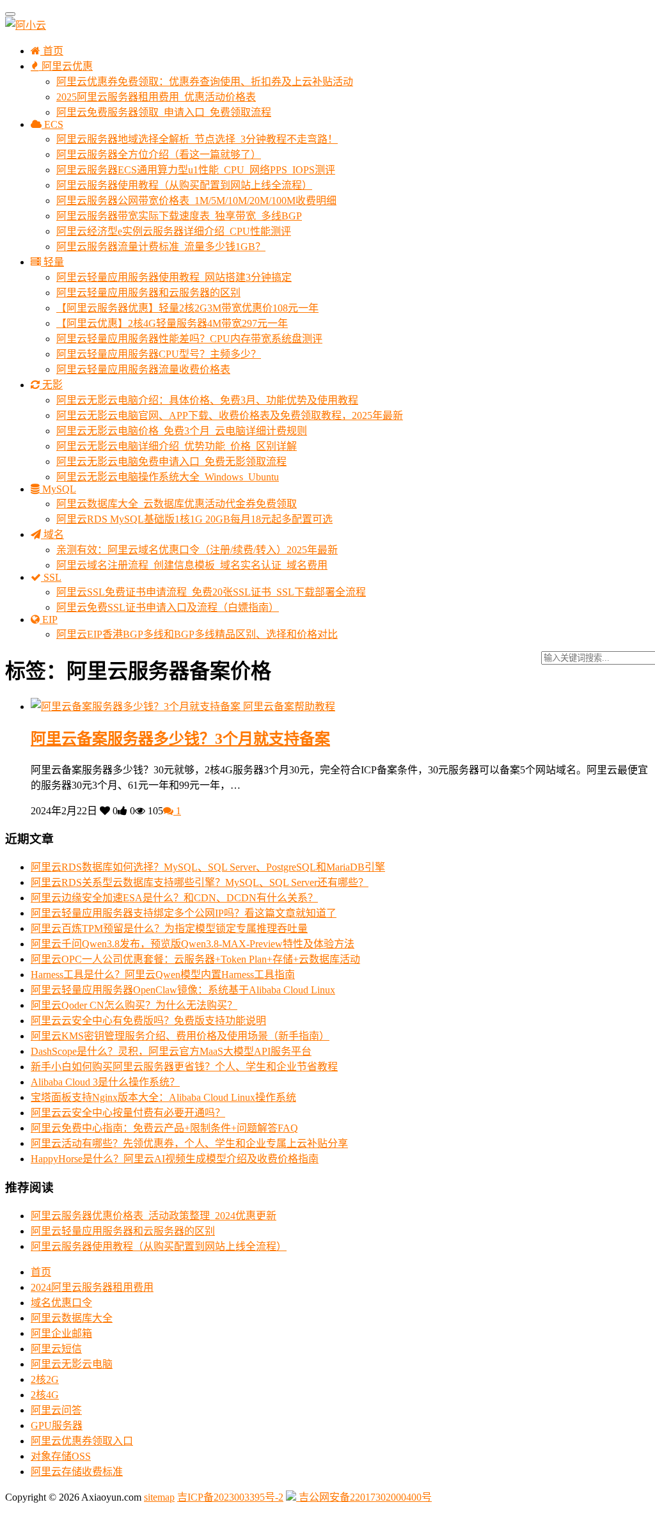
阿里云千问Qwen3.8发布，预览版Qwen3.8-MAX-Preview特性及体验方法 (192, 943)
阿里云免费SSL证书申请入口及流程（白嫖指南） (167, 607)
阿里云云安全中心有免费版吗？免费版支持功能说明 (148, 1020)
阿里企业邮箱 (61, 1333)
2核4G (45, 1394)
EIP (49, 619)
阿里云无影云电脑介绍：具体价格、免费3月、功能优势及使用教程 (207, 400)
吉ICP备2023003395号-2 (230, 1497)
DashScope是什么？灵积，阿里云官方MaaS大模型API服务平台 (171, 1051)
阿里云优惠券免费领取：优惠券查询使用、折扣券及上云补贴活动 (204, 81)
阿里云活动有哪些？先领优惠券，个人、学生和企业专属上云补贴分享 (189, 1143)
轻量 (52, 262)
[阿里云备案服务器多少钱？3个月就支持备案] (137, 706)
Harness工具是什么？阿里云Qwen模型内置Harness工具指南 (163, 974)
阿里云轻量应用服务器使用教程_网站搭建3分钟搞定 (174, 277)
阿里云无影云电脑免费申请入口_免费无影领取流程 (171, 461)
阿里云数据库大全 (72, 1318)
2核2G (45, 1379)
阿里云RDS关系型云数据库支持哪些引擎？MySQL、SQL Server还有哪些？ (199, 882)
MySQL (58, 489)
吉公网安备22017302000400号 (364, 1497)
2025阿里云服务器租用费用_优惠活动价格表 (156, 96)
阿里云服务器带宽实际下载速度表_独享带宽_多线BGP (179, 215)
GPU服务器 (57, 1425)
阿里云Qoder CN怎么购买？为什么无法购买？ (134, 1005)
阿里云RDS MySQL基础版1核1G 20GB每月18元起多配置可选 (194, 519)
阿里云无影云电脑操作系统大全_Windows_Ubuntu (167, 476)
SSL (51, 577)
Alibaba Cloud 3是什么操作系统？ (105, 1082)
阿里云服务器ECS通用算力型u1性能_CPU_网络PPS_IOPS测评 (195, 169)
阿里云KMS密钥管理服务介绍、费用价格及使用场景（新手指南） (180, 1036)
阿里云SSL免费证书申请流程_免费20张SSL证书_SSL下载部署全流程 (211, 592)
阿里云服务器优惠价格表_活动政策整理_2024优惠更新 (153, 1215)
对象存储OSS (61, 1456)
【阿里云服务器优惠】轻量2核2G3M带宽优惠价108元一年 (187, 308)
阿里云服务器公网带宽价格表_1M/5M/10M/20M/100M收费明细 (196, 200)
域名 (52, 534)
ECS (52, 124)
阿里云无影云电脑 (72, 1364)
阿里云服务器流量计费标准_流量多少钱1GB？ (160, 246)
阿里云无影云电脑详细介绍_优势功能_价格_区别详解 (176, 446)
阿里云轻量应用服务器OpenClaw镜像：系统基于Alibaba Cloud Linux (183, 989)
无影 (51, 384)
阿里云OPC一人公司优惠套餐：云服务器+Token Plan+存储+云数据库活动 (195, 959)
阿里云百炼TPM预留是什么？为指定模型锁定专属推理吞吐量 (169, 928)
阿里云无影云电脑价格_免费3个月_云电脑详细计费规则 (181, 430)
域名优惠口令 (61, 1302)
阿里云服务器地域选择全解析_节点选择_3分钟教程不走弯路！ (197, 139)
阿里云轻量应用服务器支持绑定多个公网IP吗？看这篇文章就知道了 (183, 913)
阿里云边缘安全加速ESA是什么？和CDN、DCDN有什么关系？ (174, 897)
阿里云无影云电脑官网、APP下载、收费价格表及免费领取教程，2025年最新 (229, 415)
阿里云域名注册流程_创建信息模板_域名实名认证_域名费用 (192, 565)
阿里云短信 (56, 1348)
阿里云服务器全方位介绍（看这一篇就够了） (158, 154)
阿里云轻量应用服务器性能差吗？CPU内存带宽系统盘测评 (189, 338)
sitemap (159, 1497)
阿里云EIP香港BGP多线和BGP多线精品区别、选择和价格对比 (197, 634)
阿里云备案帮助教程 (289, 706)
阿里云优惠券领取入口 (82, 1440)
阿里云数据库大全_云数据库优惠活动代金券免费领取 (176, 503)
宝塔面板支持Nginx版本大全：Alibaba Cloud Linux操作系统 (163, 1097)
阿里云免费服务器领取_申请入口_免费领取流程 (163, 112)
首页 (51, 50)
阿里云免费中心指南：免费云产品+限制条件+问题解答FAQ (164, 1128)
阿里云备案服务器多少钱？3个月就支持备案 (180, 738)
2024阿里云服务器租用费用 (92, 1287)
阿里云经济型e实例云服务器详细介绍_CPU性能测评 (173, 231)
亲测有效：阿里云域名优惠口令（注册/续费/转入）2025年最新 (197, 549)
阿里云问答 (56, 1410)
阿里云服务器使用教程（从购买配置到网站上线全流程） (184, 185)
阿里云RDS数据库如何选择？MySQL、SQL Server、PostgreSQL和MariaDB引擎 (208, 867)
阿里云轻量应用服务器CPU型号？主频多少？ (158, 354)
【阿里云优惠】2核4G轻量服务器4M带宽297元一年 (172, 323)
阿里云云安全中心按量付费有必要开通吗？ (128, 1112)
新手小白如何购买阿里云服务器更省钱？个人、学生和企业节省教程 (184, 1066)
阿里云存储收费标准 (77, 1471)
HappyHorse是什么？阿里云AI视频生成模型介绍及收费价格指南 (175, 1158)
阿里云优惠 (66, 66)
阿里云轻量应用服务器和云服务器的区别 (148, 292)
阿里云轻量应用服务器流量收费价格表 (143, 369)
